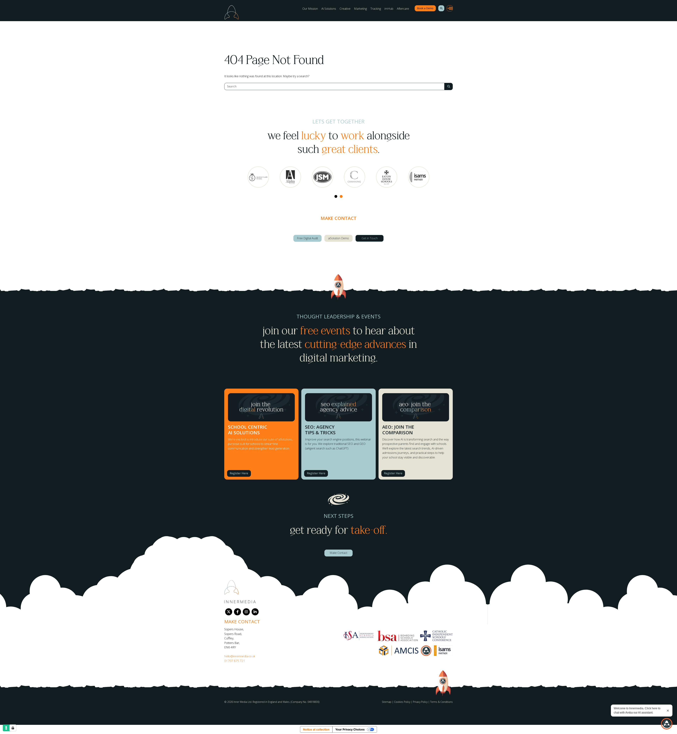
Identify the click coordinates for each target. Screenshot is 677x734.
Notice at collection (316, 729)
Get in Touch (370, 238)
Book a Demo (425, 8)
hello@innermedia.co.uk (239, 656)
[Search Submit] (448, 86)
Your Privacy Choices (350, 729)
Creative (345, 9)
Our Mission (310, 9)
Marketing (360, 9)
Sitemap (386, 701)
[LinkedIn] (255, 611)
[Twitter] (228, 611)
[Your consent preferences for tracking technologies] (13, 727)
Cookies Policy (402, 701)
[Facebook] (237, 611)
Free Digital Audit (307, 238)
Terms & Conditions (441, 701)
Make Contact (338, 553)
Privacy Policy (420, 701)
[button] (441, 8)
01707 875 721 (234, 661)
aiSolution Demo (338, 238)
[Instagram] (246, 611)
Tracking (375, 9)
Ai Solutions (328, 9)
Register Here (239, 473)
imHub (389, 9)
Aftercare (403, 9)
